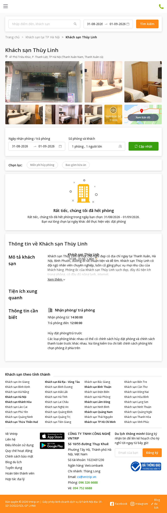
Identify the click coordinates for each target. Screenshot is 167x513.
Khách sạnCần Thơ (135, 387)
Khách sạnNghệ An (56, 407)
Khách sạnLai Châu (56, 402)
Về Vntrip (11, 434)
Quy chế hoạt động (18, 451)
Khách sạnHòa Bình (136, 397)
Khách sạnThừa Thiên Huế (21, 422)
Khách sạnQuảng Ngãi (138, 412)
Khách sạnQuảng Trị (57, 417)
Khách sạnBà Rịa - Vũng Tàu (62, 382)
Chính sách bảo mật (19, 456)
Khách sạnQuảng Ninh (19, 417)
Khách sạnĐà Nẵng (17, 392)
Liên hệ (10, 439)
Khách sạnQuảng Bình (58, 412)
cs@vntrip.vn (86, 477)
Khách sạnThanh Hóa (137, 417)
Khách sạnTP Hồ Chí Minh (100, 422)
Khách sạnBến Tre (135, 382)
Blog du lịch (13, 462)
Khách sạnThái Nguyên (99, 417)
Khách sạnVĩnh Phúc (136, 422)
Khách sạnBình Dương (58, 387)
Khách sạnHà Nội (15, 397)
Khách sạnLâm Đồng (97, 402)
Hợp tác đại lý (15, 479)
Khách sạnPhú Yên (16, 412)
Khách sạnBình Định (17, 387)
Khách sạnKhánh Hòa (18, 402)
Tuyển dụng (13, 468)
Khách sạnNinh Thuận (137, 407)
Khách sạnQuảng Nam (99, 412)
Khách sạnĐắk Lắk (56, 392)
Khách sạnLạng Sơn (136, 402)
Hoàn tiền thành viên (19, 473)
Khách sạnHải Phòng (97, 397)
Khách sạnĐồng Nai (136, 392)
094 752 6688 (82, 488)
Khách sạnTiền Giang (58, 422)
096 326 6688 (88, 482)
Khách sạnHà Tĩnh (56, 397)
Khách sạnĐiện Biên (97, 392)
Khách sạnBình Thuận (98, 387)
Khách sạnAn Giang (17, 382)
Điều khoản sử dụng (19, 445)
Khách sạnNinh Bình (97, 407)
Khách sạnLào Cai (16, 407)
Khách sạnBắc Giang (97, 382)
